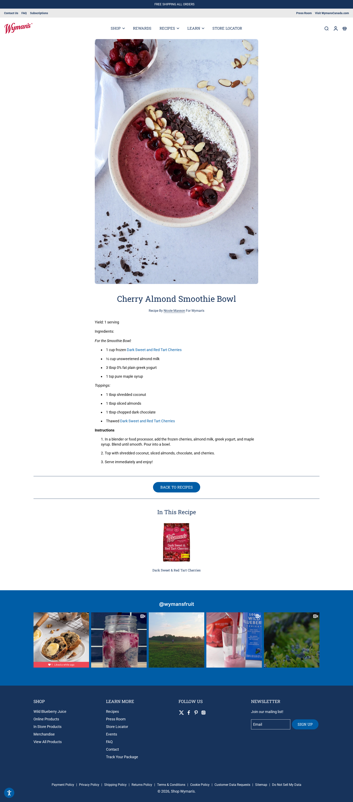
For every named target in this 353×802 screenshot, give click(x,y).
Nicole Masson (174, 311)
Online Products (46, 719)
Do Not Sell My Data (286, 785)
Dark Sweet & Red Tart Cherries (176, 570)
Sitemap (261, 785)
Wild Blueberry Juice (50, 711)
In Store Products (47, 726)
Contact (112, 749)
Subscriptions (39, 13)
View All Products (48, 742)
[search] (326, 28)
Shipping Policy (115, 785)
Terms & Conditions (171, 785)
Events (111, 734)
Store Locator (117, 726)
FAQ (24, 13)
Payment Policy (63, 785)
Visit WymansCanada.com (332, 13)
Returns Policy (142, 785)
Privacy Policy (89, 785)
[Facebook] (189, 712)
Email (257, 724)
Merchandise (44, 734)
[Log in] (335, 28)
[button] (344, 28)
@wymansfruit (176, 604)
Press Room (304, 13)
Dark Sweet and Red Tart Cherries (154, 350)
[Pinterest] (196, 712)
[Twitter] (181, 712)
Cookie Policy (200, 785)
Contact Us (11, 13)
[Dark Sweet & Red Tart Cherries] (176, 542)
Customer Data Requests (232, 785)
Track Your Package (122, 757)
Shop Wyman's (183, 791)
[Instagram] (203, 712)
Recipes (112, 711)
